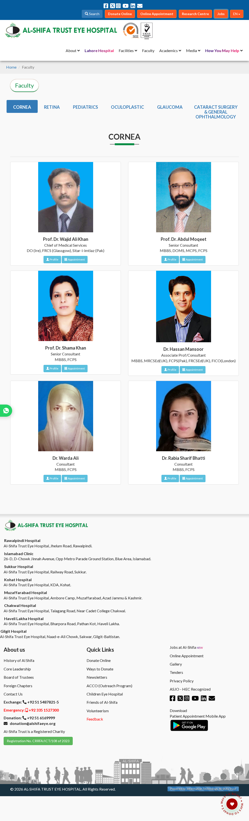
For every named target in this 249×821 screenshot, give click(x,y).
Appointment (76, 259)
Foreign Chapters (18, 685)
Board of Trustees (19, 677)
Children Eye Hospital (105, 694)
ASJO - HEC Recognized (190, 689)
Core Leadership (17, 669)
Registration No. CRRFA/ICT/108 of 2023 (38, 741)
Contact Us (13, 694)
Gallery (176, 664)
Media (191, 50)
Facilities (126, 50)
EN (235, 14)
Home (11, 67)
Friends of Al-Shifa (102, 702)
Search (93, 14)
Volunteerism (98, 710)
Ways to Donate (100, 669)
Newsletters (97, 677)
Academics (168, 50)
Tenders (176, 672)
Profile (53, 259)
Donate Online (99, 660)
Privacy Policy (182, 680)
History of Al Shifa (19, 660)
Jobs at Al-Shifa (186, 647)
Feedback (95, 719)
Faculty (148, 50)
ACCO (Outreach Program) (109, 685)
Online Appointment (187, 655)
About (71, 50)
